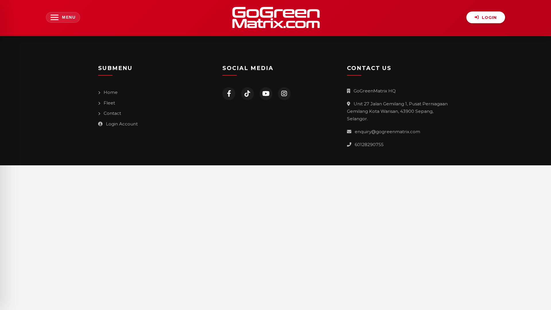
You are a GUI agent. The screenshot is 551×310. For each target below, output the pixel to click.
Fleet (108, 103)
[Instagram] (284, 93)
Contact (111, 113)
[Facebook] (228, 93)
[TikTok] (247, 93)
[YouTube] (265, 93)
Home (110, 92)
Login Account (121, 124)
